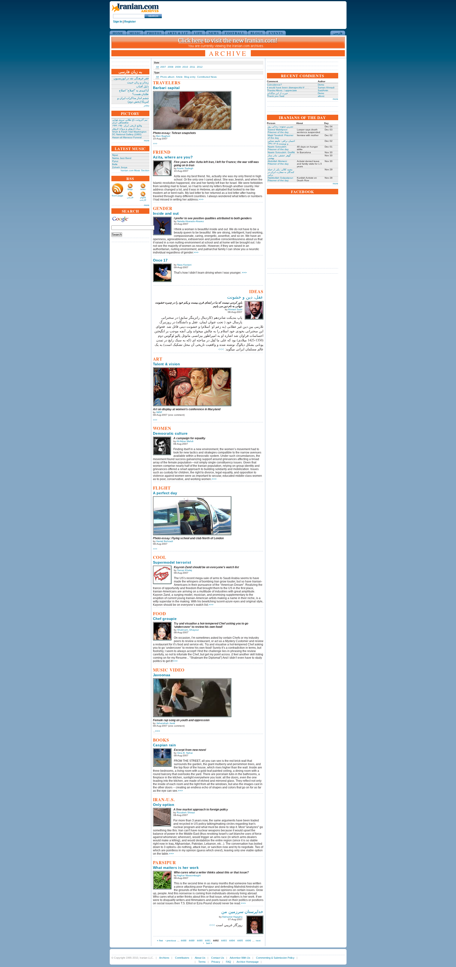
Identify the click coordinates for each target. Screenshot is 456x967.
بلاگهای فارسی (143, 198)
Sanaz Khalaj (184, 570)
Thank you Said (275, 96)
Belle (115, 164)
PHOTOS (154, 33)
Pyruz (115, 161)
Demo (321, 84)
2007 (163, 67)
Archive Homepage (248, 961)
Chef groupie (165, 619)
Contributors (182, 957)
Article (179, 77)
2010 (185, 67)
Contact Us (217, 957)
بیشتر (146, 105)
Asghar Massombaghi (189, 875)
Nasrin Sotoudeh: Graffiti (281, 152)
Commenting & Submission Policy (275, 957)
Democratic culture (170, 433)
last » (209, 943)
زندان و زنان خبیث (138, 82)
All (157, 67)
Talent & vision (166, 364)
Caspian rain (164, 745)
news (143, 189)
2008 (170, 67)
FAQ (228, 961)
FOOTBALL (234, 33)
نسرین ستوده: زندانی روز (280, 126)
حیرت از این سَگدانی (277, 93)
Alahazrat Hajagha (232, 916)
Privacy (215, 961)
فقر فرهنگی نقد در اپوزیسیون (131, 78)
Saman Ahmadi (326, 87)
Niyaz (115, 155)
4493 (224, 940)
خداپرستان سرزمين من (242, 911)
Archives (164, 957)
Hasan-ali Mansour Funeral (127, 137)
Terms (202, 961)
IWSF (159, 412)
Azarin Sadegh (185, 168)
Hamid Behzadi (164, 541)
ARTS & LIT (177, 33)
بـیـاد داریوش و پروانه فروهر (126, 128)
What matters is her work (176, 868)
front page (117, 195)
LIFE (198, 33)
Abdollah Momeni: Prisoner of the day (278, 162)
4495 (240, 940)
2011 (192, 67)
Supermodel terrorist (172, 562)
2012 (200, 67)
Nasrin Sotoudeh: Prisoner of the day (278, 148)
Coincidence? (274, 84)
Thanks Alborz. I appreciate (282, 90)
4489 (192, 940)
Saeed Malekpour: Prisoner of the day (278, 130)
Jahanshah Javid (165, 723)
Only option (163, 805)
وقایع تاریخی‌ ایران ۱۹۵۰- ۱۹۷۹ (127, 125)
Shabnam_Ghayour (188, 630)
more (146, 140)
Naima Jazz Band (121, 158)
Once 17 (160, 260)
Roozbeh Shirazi (186, 812)
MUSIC (135, 33)
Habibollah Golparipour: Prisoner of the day (281, 179)
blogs (130, 189)
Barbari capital (166, 88)
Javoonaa (161, 675)
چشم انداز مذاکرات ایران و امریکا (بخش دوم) (133, 99)
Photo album (167, 77)
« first (160, 940)
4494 (232, 940)
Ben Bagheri (163, 136)
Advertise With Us (240, 957)
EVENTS (276, 33)
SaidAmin (323, 90)
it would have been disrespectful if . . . (288, 87)
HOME (118, 33)
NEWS (214, 33)
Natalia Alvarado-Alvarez (190, 221)
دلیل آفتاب (142, 86)
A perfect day (165, 493)
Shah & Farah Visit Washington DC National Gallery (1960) (129, 133)
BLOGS (257, 33)
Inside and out (166, 213)
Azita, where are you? (173, 157)
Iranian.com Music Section (135, 170)
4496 (248, 940)
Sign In (117, 21)
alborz (321, 96)
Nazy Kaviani (184, 264)
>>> (155, 143)
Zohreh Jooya (119, 167)
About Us (200, 957)
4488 (183, 940)
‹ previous (170, 940)
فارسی (337, 33)
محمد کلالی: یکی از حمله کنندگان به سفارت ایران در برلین (281, 172)
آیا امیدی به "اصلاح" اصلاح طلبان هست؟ (134, 92)
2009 (178, 67)
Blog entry (189, 77)
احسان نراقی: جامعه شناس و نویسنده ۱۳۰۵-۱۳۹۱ (281, 142)
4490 (200, 940)
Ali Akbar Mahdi (184, 441)
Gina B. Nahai (185, 753)
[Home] (135, 12)
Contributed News (207, 77)
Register (130, 21)
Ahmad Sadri (235, 309)
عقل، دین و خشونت (245, 297)
